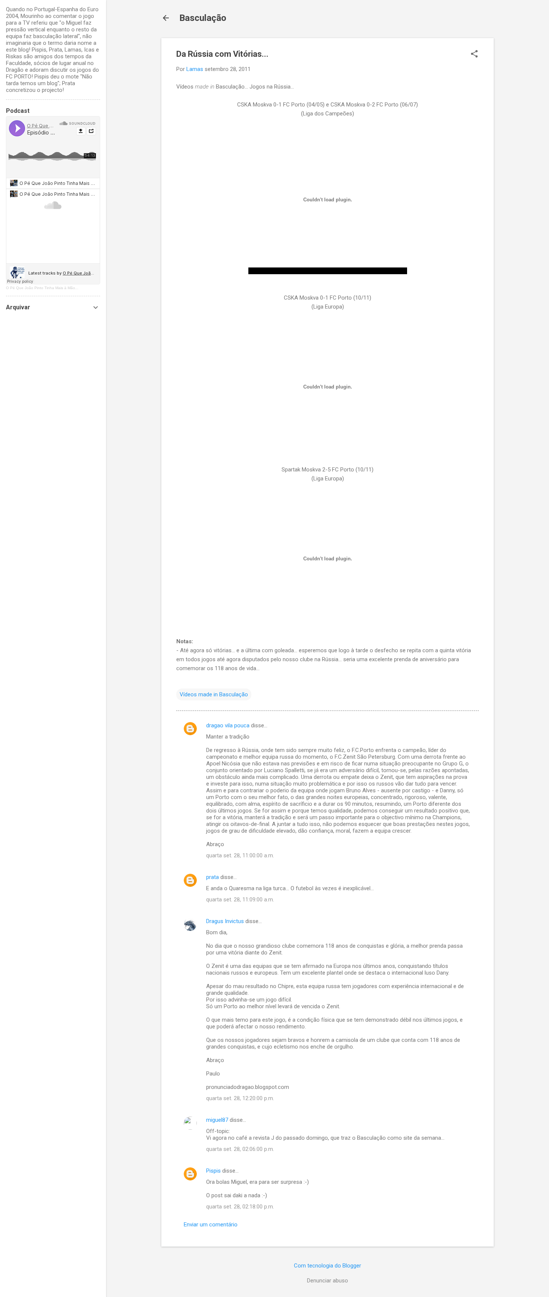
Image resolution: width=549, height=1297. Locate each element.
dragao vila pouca (227, 725)
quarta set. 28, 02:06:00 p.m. (240, 1149)
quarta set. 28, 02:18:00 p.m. (240, 1206)
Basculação (202, 18)
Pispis (213, 1170)
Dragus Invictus (225, 921)
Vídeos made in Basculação (214, 694)
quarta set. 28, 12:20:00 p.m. (240, 1098)
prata (212, 877)
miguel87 (217, 1120)
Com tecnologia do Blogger (327, 1265)
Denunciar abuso (327, 1280)
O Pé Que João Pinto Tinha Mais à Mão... (42, 288)
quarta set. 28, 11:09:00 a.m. (240, 899)
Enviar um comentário (211, 1224)
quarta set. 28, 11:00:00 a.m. (240, 855)
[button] (474, 54)
